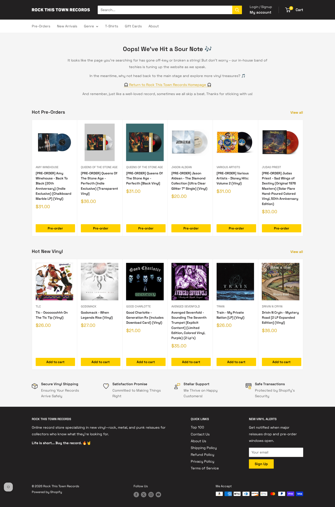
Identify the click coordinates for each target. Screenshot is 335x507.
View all (297, 112)
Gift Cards (133, 26)
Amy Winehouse (47, 167)
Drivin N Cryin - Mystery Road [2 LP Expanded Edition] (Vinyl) (280, 317)
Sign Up (261, 464)
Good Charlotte (138, 306)
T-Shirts (111, 26)
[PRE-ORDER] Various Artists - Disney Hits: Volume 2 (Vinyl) (233, 178)
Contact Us (200, 434)
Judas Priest (271, 167)
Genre (89, 26)
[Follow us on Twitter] (143, 494)
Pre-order (55, 228)
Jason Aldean (181, 167)
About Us (198, 441)
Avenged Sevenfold (185, 306)
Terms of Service (205, 468)
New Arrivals (67, 26)
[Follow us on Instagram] (151, 494)
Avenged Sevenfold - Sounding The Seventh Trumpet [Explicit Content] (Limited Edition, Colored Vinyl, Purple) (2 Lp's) (188, 325)
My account (260, 12)
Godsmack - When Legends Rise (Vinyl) (97, 314)
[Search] (237, 10)
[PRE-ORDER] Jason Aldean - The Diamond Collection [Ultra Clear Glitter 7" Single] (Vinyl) (189, 181)
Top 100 (197, 427)
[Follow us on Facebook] (136, 494)
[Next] (303, 178)
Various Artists (228, 167)
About (154, 26)
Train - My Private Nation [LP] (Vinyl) (230, 314)
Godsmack (88, 306)
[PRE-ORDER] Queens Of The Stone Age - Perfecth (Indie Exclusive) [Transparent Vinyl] (99, 183)
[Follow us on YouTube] (158, 494)
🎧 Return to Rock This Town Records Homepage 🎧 (167, 84)
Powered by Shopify (47, 492)
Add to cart (55, 362)
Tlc (38, 306)
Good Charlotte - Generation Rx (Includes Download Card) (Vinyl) (145, 317)
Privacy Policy (202, 461)
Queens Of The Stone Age (99, 167)
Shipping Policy (204, 448)
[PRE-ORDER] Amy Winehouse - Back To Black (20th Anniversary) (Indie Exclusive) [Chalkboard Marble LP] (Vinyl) (53, 186)
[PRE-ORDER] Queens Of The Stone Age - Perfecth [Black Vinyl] (144, 178)
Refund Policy (202, 454)
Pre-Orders (41, 26)
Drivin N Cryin (272, 306)
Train (220, 306)
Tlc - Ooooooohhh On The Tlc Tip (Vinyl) (52, 314)
